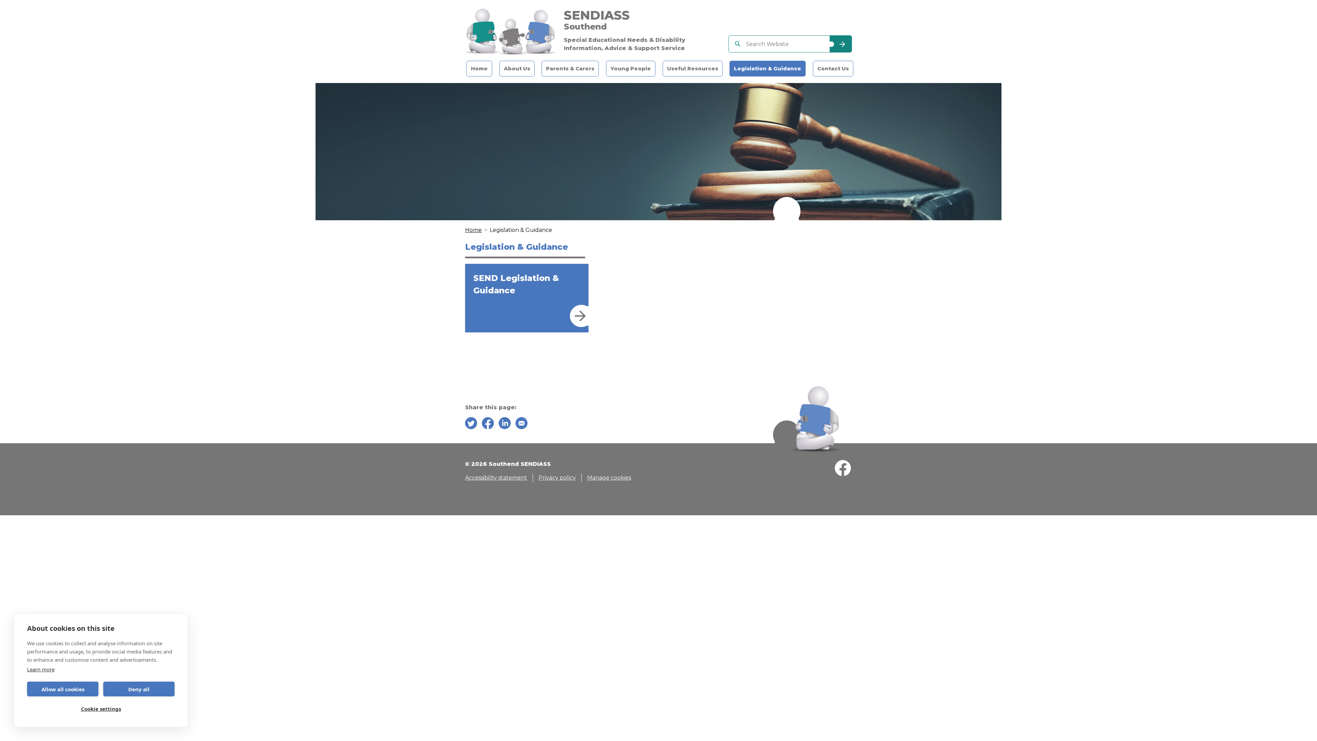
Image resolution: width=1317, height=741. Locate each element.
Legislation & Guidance (767, 68)
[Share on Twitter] (471, 424)
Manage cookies (609, 477)
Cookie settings (101, 708)
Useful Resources (692, 68)
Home (479, 68)
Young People (630, 68)
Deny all (139, 689)
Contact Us (833, 68)
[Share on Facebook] (488, 424)
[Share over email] (521, 424)
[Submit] (841, 44)
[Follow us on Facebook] (843, 469)
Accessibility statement (496, 477)
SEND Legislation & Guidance (516, 284)
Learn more (41, 669)
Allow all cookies (62, 689)
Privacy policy (557, 477)
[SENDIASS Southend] (510, 32)
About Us (517, 68)
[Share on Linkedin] (505, 424)
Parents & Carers (570, 68)
